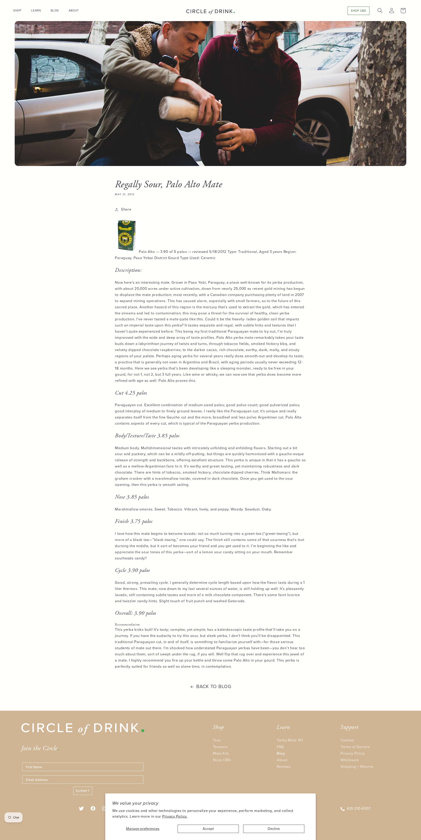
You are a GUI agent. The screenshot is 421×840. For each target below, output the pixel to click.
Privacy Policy (353, 753)
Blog (281, 753)
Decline (274, 828)
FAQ (280, 747)
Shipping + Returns (357, 766)
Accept (208, 828)
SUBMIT (83, 791)
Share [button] (126, 209)
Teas (217, 740)
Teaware (220, 747)
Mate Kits (221, 753)
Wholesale (350, 760)
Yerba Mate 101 (290, 740)
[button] (19, 10)
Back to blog (213, 686)
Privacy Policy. (174, 816)
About (282, 760)
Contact (347, 740)
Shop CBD (222, 760)
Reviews (284, 766)
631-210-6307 (359, 808)
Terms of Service (355, 747)
